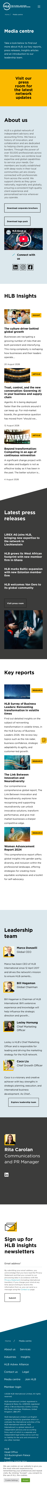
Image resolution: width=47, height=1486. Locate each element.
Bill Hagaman (26, 983)
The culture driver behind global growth (21, 330)
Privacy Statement (12, 1280)
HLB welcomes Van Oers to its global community (22, 586)
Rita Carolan (19, 1149)
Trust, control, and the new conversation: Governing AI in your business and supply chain (23, 392)
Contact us (25, 1289)
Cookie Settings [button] (11, 1480)
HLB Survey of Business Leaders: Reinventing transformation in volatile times (21, 708)
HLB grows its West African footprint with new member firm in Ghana (23, 557)
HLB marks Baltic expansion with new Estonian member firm (23, 572)
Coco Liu (23, 1061)
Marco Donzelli (27, 947)
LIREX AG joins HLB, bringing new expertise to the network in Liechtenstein (22, 539)
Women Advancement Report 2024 (19, 848)
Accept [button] (25, 1480)
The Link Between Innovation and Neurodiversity (16, 778)
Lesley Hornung (27, 1022)
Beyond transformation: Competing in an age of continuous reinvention (20, 452)
